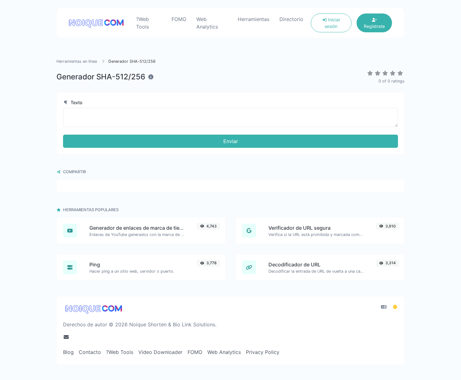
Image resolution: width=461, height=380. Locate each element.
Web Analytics (207, 23)
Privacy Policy (262, 352)
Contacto (90, 352)
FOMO (179, 19)
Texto (75, 102)
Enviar (230, 141)
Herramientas (253, 19)
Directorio (291, 19)
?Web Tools (142, 23)
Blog (68, 352)
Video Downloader (160, 352)
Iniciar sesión (332, 23)
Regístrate (374, 26)
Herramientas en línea (76, 61)
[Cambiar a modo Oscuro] (395, 307)
